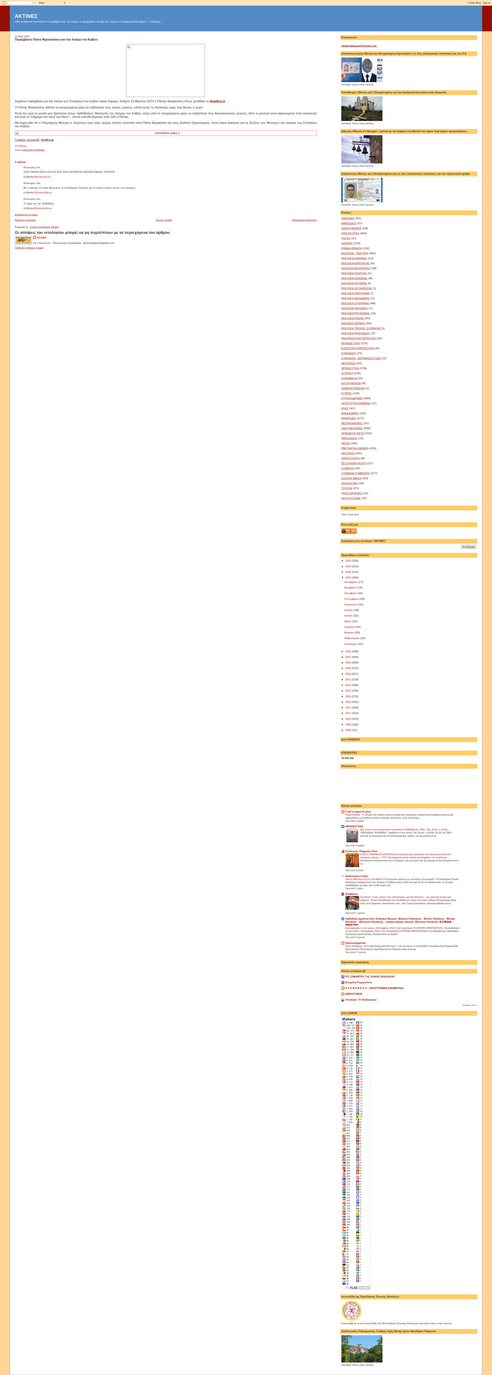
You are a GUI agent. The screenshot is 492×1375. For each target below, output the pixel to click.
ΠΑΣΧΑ (345, 443)
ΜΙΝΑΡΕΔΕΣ (348, 418)
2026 (348, 560)
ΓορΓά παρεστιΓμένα (358, 811)
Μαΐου (348, 621)
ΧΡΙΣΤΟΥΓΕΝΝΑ (351, 498)
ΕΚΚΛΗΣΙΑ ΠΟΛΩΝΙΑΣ (354, 308)
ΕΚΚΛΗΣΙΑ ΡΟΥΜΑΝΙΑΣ (355, 313)
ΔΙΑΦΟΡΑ (347, 243)
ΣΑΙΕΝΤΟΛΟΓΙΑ (350, 458)
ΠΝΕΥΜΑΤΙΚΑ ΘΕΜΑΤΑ (355, 448)
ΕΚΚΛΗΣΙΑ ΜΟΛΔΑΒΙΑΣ (355, 298)
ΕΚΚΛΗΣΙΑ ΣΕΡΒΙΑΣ (353, 323)
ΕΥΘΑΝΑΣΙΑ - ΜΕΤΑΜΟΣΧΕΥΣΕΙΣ (361, 358)
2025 (348, 566)
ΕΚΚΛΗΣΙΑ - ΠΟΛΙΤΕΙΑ (354, 253)
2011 (348, 713)
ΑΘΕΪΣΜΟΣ (348, 218)
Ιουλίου (348, 610)
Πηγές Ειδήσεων (354, 946)
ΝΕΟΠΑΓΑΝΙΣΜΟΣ (352, 423)
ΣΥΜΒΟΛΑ (347, 468)
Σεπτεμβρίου (351, 599)
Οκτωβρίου (350, 593)
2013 (348, 702)
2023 (348, 577)
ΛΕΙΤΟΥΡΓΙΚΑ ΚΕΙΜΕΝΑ (355, 403)
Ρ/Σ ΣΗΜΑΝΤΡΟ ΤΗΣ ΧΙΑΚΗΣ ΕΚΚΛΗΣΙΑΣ (370, 976)
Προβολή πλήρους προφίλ (29, 247)
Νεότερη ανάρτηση (25, 220)
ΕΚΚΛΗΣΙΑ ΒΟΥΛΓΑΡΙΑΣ (355, 268)
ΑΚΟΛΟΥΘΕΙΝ (353, 993)
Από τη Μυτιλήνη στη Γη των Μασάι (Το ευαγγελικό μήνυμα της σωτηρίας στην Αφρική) (390, 879)
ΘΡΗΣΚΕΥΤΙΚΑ (350, 368)
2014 (348, 696)
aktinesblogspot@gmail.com (359, 45)
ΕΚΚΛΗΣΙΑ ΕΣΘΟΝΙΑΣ (354, 278)
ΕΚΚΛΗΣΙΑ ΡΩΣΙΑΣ (352, 318)
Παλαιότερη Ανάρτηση (304, 220)
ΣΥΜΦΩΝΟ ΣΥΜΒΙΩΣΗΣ (355, 473)
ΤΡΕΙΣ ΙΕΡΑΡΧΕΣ (351, 493)
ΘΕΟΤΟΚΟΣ (348, 363)
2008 (348, 730)
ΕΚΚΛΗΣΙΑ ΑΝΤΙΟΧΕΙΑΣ (355, 263)
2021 (348, 657)
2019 (348, 668)
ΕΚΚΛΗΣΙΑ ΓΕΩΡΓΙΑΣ (354, 273)
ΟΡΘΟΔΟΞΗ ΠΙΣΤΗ (352, 433)
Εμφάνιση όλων (469, 1005)
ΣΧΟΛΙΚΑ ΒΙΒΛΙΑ (351, 478)
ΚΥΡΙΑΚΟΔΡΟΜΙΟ (352, 398)
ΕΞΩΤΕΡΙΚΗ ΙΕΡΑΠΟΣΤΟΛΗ (357, 348)
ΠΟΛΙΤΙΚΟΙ (347, 453)
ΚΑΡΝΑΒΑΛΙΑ (349, 378)
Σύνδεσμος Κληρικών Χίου (361, 851)
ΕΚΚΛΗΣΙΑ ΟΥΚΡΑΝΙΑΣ (34, 150)
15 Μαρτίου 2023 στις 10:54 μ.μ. (37, 192)
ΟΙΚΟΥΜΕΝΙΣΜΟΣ (352, 428)
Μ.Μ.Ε (345, 408)
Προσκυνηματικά (355, 943)
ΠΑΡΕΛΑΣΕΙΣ (349, 438)
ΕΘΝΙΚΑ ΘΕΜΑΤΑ (351, 248)
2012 (348, 707)
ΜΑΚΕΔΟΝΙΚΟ (349, 413)
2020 (348, 662)
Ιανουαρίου (351, 643)
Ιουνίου (348, 615)
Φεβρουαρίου (352, 638)
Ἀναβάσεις (351, 893)
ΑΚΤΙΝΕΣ (26, 16)
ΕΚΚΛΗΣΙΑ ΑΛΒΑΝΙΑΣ (354, 258)
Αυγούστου (350, 604)
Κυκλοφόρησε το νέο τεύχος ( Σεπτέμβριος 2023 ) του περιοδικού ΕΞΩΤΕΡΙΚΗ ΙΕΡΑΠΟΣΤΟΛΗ (394, 928)
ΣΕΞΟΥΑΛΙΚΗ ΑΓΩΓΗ (353, 463)
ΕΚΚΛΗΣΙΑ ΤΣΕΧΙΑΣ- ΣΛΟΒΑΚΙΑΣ (361, 328)
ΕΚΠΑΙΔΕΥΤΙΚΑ (350, 343)
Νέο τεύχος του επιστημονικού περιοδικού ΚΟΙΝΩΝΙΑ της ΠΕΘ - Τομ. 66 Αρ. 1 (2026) (404, 829)
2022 (348, 651)
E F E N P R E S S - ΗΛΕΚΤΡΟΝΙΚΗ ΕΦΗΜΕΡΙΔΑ (374, 988)
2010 (348, 719)
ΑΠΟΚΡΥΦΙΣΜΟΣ (351, 228)
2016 (348, 685)
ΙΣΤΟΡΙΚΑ (347, 373)
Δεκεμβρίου (351, 582)
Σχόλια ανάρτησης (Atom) (44, 227)
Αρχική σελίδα (164, 220)
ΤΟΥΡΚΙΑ (346, 488)
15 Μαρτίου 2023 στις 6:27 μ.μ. (37, 176)
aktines (42, 237)
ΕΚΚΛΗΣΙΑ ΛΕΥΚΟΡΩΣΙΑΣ (356, 288)
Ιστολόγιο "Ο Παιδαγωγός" (361, 999)
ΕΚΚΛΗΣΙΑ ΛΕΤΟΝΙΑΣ (354, 283)
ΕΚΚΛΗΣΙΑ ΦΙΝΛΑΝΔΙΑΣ (355, 333)
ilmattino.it (217, 101)
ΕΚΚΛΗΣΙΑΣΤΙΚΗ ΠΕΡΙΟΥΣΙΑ (358, 338)
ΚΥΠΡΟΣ (346, 393)
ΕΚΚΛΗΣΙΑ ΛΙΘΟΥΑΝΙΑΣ (355, 293)
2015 (348, 690)
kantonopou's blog (356, 876)
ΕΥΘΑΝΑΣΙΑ (348, 353)
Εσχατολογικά (352, 814)
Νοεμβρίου (350, 587)
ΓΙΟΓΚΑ (345, 238)
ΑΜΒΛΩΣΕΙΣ (348, 223)
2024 (348, 572)
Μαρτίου (349, 632)
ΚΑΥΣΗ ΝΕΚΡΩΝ (351, 383)
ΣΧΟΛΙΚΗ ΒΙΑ (349, 483)
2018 (348, 673)
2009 (348, 724)
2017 (348, 679)
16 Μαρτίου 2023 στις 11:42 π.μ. (37, 208)
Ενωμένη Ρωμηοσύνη (358, 982)
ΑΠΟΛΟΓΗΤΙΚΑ (350, 233)
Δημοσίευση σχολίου (26, 214)
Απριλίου (349, 627)
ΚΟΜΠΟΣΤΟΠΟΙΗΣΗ (353, 388)
